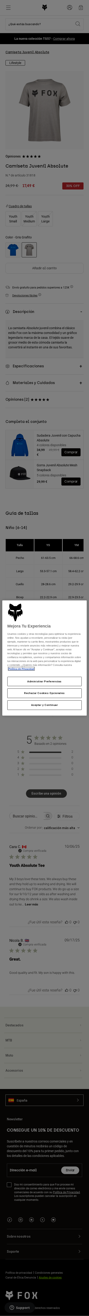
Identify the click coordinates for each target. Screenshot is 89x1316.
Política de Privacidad (21, 668)
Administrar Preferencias (44, 681)
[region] (44, 658)
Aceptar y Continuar (44, 705)
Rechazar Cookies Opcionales (44, 693)
